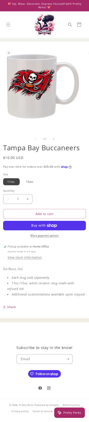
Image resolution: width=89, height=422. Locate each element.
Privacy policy (20, 411)
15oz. (30, 182)
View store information (25, 257)
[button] (8, 24)
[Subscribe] (67, 359)
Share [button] (11, 307)
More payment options (44, 235)
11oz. (11, 182)
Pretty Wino (26, 404)
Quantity (9, 190)
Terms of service (43, 411)
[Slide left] (35, 138)
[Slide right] (53, 138)
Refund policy (71, 404)
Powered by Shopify (46, 404)
